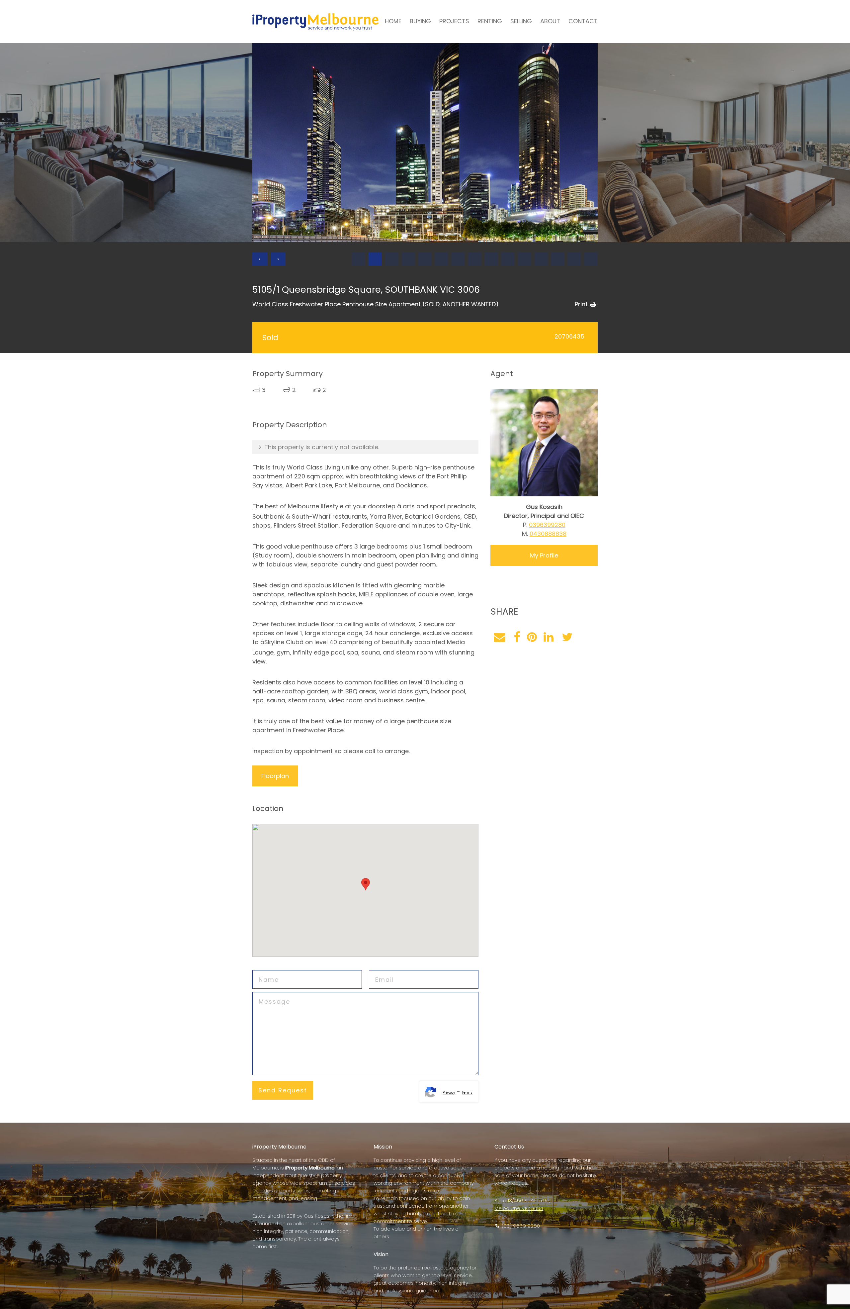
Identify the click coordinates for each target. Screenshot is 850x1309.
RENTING (489, 21)
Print (581, 304)
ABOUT (550, 21)
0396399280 (547, 525)
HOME (393, 21)
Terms (467, 1092)
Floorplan (275, 776)
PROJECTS (454, 21)
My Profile (544, 555)
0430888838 (548, 534)
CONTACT (583, 21)
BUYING (420, 21)
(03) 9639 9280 (520, 1225)
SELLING (521, 21)
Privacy (449, 1092)
